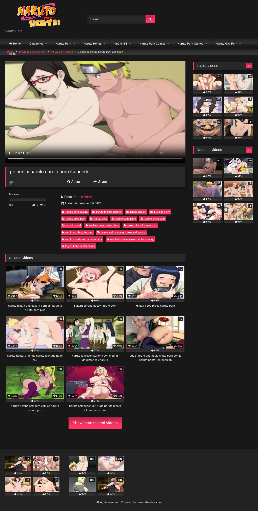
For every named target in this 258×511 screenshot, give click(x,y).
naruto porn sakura (76, 211)
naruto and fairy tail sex (79, 232)
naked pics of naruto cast (142, 225)
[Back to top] (245, 499)
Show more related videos (95, 423)
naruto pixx (100, 218)
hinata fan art (138, 211)
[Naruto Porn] (35, 16)
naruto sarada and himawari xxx (83, 239)
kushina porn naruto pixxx (104, 225)
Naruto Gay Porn (226, 43)
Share (102, 181)
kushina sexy (162, 211)
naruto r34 (120, 43)
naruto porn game (125, 218)
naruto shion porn (155, 218)
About (75, 181)
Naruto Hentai (92, 43)
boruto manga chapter (109, 211)
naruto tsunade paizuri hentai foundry (131, 239)
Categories (36, 43)
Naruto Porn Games (190, 43)
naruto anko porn (75, 218)
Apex (12, 53)
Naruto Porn (63, 43)
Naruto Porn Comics (152, 43)
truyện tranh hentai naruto (80, 246)
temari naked (73, 225)
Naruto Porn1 (83, 197)
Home (17, 43)
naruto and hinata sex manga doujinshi (123, 232)
